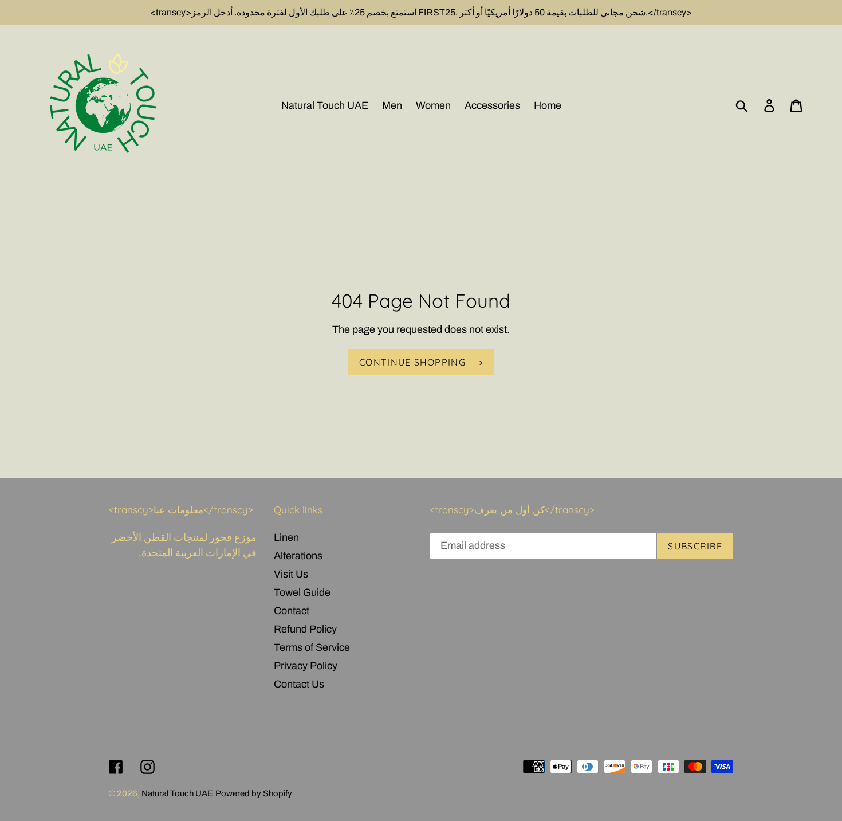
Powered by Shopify (253, 793)
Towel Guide (302, 592)
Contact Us (299, 684)
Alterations (298, 555)
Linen (286, 537)
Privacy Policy (305, 665)
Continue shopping (412, 362)
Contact (291, 610)
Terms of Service (312, 647)
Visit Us (291, 574)
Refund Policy (305, 629)
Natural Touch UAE (177, 793)
